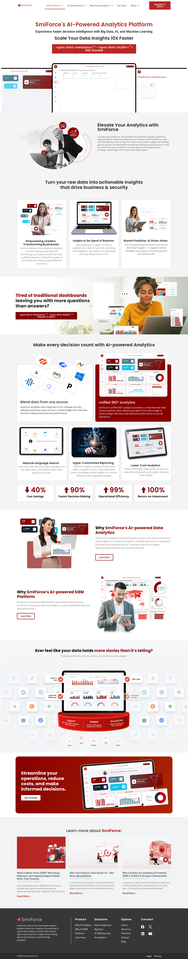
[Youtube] (150, 933)
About (134, 5)
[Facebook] (142, 926)
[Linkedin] (142, 933)
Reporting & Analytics (100, 5)
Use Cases (121, 5)
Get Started (94, 48)
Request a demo (46, 315)
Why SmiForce (53, 5)
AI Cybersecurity (75, 5)
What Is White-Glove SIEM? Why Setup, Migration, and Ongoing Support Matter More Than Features (38, 875)
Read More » (24, 896)
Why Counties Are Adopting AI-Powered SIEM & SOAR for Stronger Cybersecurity (144, 874)
